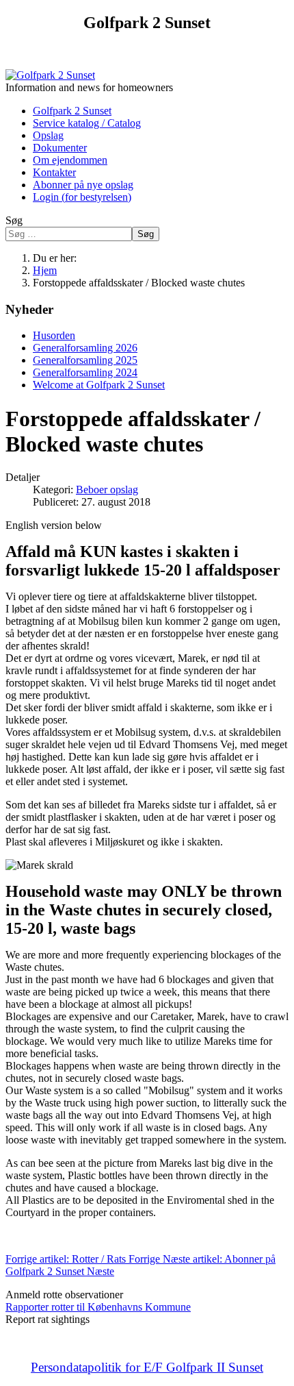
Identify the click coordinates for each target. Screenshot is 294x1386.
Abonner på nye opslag (83, 184)
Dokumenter (60, 147)
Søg (14, 220)
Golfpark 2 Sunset (72, 110)
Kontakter (54, 172)
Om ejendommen (70, 160)
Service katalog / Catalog (87, 123)
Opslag (48, 135)
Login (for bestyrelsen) (82, 197)
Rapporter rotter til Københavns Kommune (98, 1307)
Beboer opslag (107, 489)
